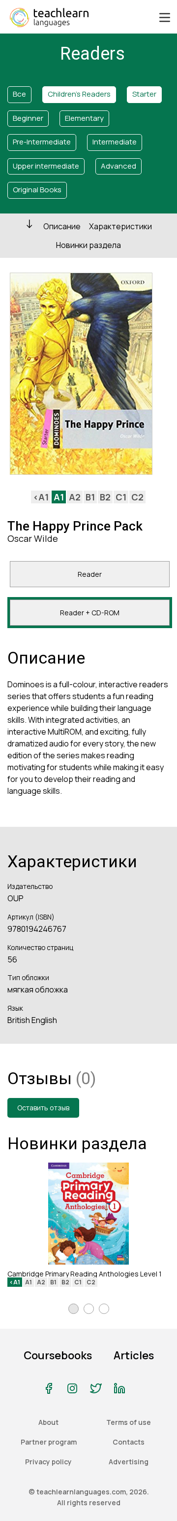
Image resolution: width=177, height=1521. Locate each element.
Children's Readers (79, 94)
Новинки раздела (88, 245)
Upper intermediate (46, 166)
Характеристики (120, 226)
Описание (62, 226)
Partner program (49, 1442)
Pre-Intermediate (42, 142)
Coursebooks (58, 1355)
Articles (134, 1355)
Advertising (128, 1461)
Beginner (28, 118)
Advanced (118, 166)
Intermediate (114, 142)
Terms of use (128, 1422)
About (48, 1422)
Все (19, 94)
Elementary (84, 118)
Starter (144, 94)
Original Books (37, 189)
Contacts (129, 1442)
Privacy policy (48, 1461)
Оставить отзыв (43, 1107)
